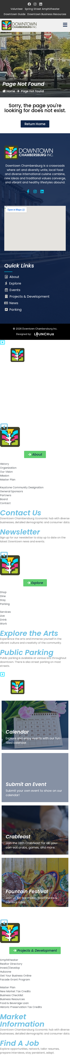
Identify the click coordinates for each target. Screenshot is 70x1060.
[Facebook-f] (28, 191)
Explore (15, 283)
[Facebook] (29, 4)
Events (14, 290)
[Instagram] (35, 4)
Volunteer (17, 9)
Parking (15, 309)
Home (11, 91)
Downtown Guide (14, 14)
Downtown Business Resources (46, 14)
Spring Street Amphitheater (42, 9)
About (14, 277)
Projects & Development (29, 296)
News (13, 303)
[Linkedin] (40, 4)
